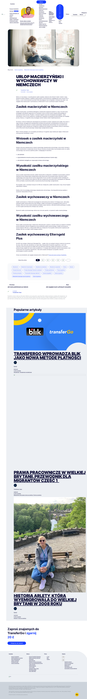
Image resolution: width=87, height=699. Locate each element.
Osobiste (12, 4)
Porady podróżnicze (49, 270)
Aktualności (15, 267)
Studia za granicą (58, 273)
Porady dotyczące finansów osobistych (33, 270)
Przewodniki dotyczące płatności (32, 273)
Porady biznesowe (17, 270)
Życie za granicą (19, 69)
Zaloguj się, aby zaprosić (17, 643)
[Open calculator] (76, 694)
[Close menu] (63, 660)
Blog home (10, 69)
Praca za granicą (61, 270)
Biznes (41, 2)
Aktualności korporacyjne (27, 267)
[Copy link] (68, 260)
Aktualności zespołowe (55, 267)
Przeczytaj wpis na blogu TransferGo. (57, 255)
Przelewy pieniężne (17, 273)
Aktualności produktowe (41, 267)
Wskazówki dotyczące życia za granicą (33, 69)
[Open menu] (63, 657)
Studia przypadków (47, 273)
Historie (71, 267)
